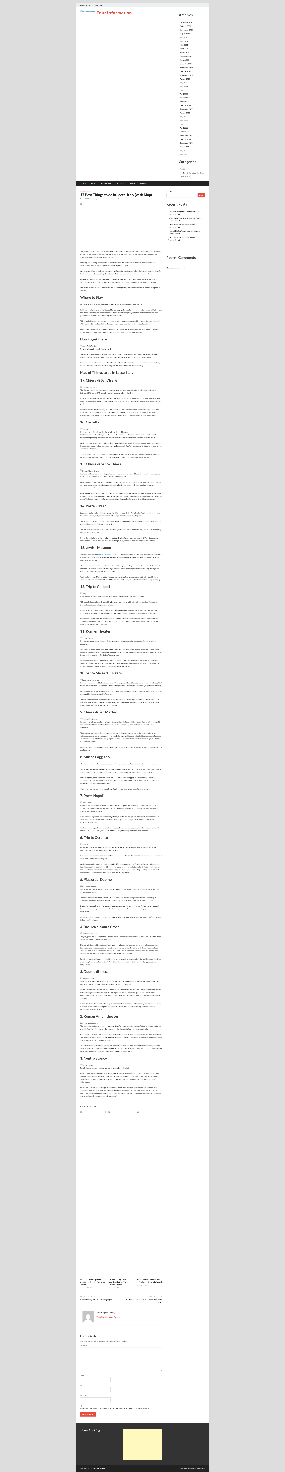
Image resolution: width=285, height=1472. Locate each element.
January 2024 (185, 60)
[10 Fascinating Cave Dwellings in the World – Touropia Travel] (121, 1112)
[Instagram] (204, 5)
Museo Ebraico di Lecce (107, 554)
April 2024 (184, 49)
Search (169, 191)
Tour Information (114, 13)
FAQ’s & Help (121, 183)
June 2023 (184, 86)
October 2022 (185, 105)
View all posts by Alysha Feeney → (108, 1317)
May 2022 (184, 124)
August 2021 (185, 147)
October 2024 (185, 26)
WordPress (192, 1469)
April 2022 (184, 128)
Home (96, 5)
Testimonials (106, 183)
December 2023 (186, 64)
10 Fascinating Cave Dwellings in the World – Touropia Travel (118, 1282)
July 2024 (183, 37)
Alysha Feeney (100, 199)
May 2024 (184, 45)
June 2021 (184, 154)
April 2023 (184, 94)
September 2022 (186, 109)
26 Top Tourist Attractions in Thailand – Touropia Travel (149, 1281)
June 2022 (184, 120)
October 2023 (185, 71)
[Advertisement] (142, 1444)
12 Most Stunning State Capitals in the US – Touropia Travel (92, 1282)
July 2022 (183, 116)
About (93, 183)
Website (83, 1395)
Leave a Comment (112, 199)
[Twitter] (201, 5)
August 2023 (185, 79)
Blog (101, 5)
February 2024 (185, 56)
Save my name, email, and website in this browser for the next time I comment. (115, 1408)
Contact (142, 183)
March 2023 (184, 98)
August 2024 (185, 34)
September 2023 (186, 75)
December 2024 (186, 22)
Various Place (185, 176)
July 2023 (183, 83)
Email (83, 1385)
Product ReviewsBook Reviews (192, 173)
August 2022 (185, 113)
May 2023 (184, 90)
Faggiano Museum (149, 764)
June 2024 (184, 41)
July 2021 (183, 150)
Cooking (183, 169)
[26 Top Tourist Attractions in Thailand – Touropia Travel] (149, 1112)
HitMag (202, 1469)
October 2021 (185, 139)
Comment (85, 1346)
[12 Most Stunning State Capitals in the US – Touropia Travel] (93, 1112)
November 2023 (186, 67)
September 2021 (186, 143)
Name (83, 1375)
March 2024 (184, 52)
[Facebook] (198, 5)
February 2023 (185, 101)
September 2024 (186, 30)
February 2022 (185, 132)
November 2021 (186, 135)
